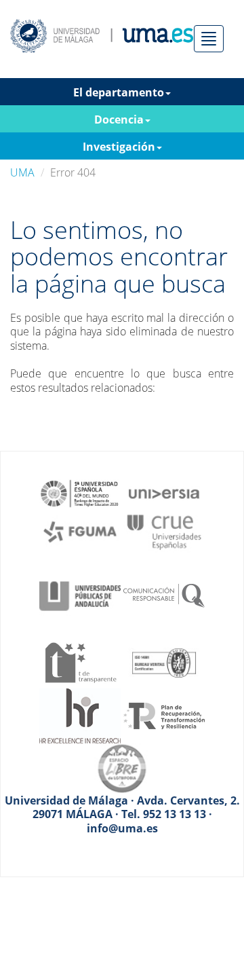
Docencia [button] (119, 119)
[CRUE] (164, 530)
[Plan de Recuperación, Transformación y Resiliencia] (164, 714)
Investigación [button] (119, 146)
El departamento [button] (118, 92)
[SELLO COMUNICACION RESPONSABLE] (164, 594)
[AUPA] (80, 594)
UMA (22, 172)
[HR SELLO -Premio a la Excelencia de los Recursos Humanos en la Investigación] (80, 714)
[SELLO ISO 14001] (164, 661)
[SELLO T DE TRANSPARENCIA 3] (80, 661)
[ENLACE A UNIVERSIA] (164, 492)
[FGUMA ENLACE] (80, 530)
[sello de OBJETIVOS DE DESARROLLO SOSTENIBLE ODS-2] (80, 492)
